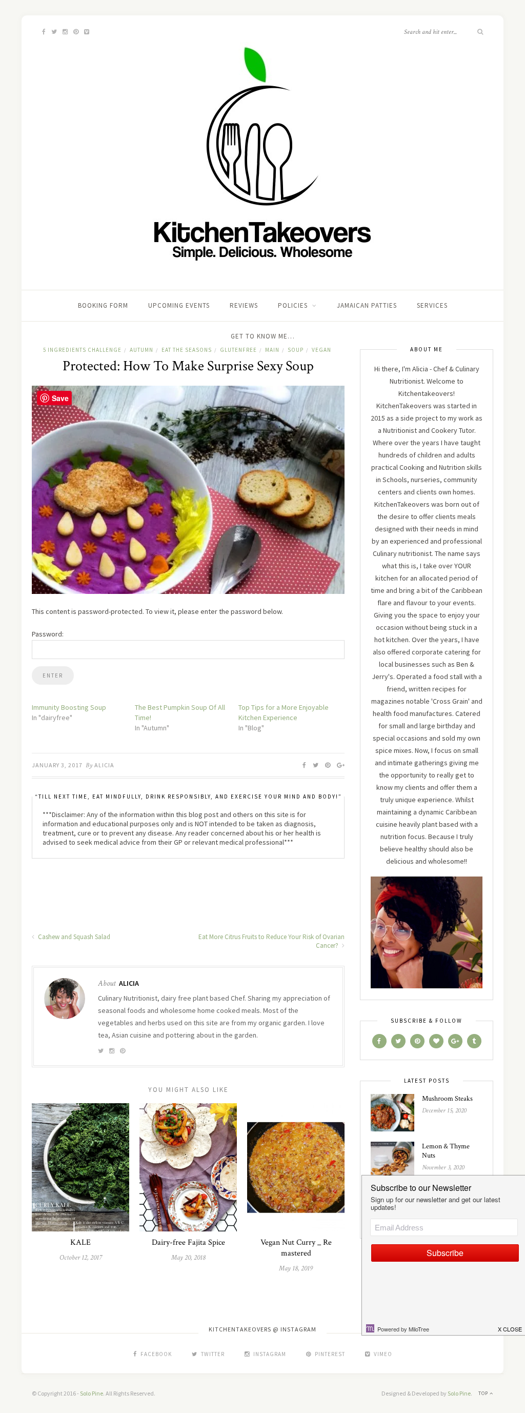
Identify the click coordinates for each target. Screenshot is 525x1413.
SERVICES (432, 305)
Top (484, 1393)
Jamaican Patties (367, 305)
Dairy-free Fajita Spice (188, 1242)
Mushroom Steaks (447, 1098)
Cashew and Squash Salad (73, 936)
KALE (80, 1242)
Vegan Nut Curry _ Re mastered (296, 1248)
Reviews (244, 305)
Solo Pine (91, 1393)
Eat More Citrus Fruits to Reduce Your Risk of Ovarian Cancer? (271, 941)
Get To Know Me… (263, 336)
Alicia (104, 765)
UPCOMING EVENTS (179, 305)
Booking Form (103, 305)
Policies (293, 305)
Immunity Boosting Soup (69, 707)
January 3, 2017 (57, 765)
